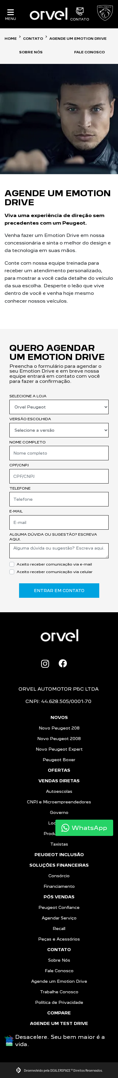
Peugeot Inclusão (59, 854)
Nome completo (27, 442)
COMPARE (59, 1012)
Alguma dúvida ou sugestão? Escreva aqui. (53, 537)
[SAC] (77, 663)
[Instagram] (45, 663)
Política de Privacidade (59, 1002)
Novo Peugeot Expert (59, 749)
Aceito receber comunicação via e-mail (54, 564)
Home (11, 38)
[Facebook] (63, 663)
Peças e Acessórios (59, 939)
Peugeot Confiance (59, 907)
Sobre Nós (59, 960)
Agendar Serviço (59, 918)
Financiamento (59, 886)
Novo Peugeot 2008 (59, 738)
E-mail (16, 511)
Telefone (20, 488)
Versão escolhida (30, 419)
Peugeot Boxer (59, 759)
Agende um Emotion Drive (59, 981)
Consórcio (59, 875)
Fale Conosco (59, 970)
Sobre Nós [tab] (31, 52)
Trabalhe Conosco (59, 991)
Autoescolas (59, 791)
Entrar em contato (59, 590)
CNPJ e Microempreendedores (59, 801)
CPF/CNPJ (19, 465)
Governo (59, 812)
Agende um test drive (59, 1023)
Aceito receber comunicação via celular (55, 571)
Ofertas (59, 770)
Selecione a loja (28, 396)
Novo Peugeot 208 (59, 728)
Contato (79, 19)
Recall (59, 928)
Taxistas (59, 844)
